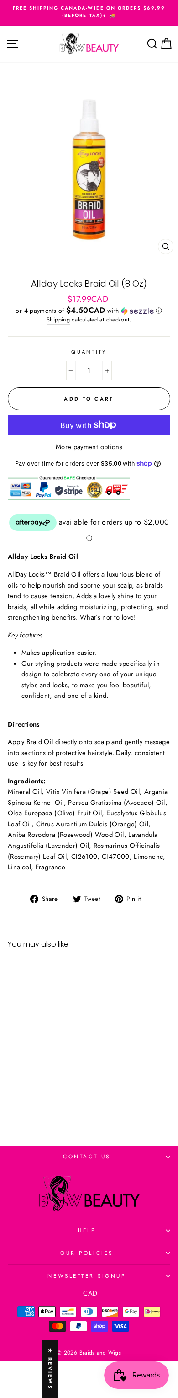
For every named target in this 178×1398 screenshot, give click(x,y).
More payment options (89, 447)
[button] (89, 310)
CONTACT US (86, 1156)
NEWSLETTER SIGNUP (86, 1276)
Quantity (89, 351)
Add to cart (38, 1098)
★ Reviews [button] (50, 1369)
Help (86, 1230)
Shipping (58, 320)
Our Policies (86, 1253)
